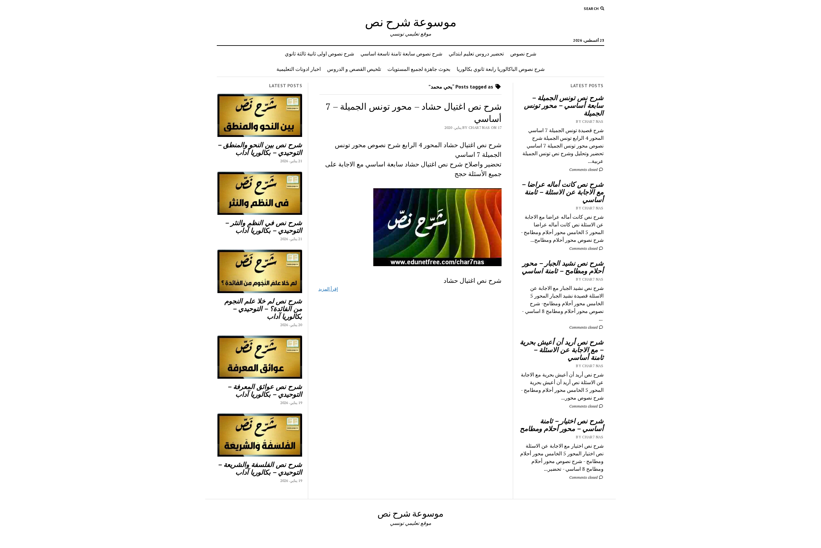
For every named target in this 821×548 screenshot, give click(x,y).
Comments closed (583, 169)
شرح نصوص (523, 53)
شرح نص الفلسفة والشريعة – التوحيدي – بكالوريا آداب (260, 468)
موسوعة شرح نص (410, 21)
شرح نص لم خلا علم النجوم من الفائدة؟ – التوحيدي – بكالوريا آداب (263, 308)
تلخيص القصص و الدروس (354, 69)
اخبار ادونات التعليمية (298, 69)
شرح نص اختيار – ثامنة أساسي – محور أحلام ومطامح (562, 424)
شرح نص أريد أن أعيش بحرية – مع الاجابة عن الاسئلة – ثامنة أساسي (562, 349)
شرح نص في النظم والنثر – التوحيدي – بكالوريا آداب (263, 226)
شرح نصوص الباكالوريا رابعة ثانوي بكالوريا (501, 69)
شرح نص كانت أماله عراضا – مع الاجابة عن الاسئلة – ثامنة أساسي (563, 191)
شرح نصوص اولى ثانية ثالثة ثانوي (319, 53)
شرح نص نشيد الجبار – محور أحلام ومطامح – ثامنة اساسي (563, 266)
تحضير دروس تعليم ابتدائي (476, 53)
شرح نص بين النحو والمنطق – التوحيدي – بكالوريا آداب (260, 148)
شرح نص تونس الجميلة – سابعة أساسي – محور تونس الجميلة (564, 105)
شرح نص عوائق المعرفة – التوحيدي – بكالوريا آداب (265, 390)
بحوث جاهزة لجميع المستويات (418, 69)
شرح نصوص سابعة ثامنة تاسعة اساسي (401, 53)
